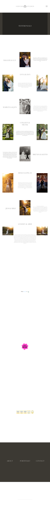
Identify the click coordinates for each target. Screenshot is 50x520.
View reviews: (24, 291)
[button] (47, 6)
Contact (40, 461)
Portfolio (25, 461)
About (10, 461)
